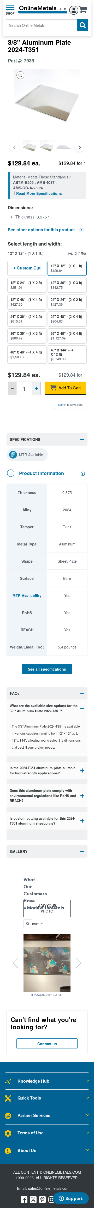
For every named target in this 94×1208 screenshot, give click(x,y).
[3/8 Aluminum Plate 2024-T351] (30, 147)
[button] (84, 11)
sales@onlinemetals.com (48, 1188)
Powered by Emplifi (48, 995)
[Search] (82, 25)
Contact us (47, 1043)
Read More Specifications (39, 193)
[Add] (36, 388)
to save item (70, 404)
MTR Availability (27, 595)
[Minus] (12, 388)
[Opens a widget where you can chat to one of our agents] (71, 1198)
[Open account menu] (73, 9)
